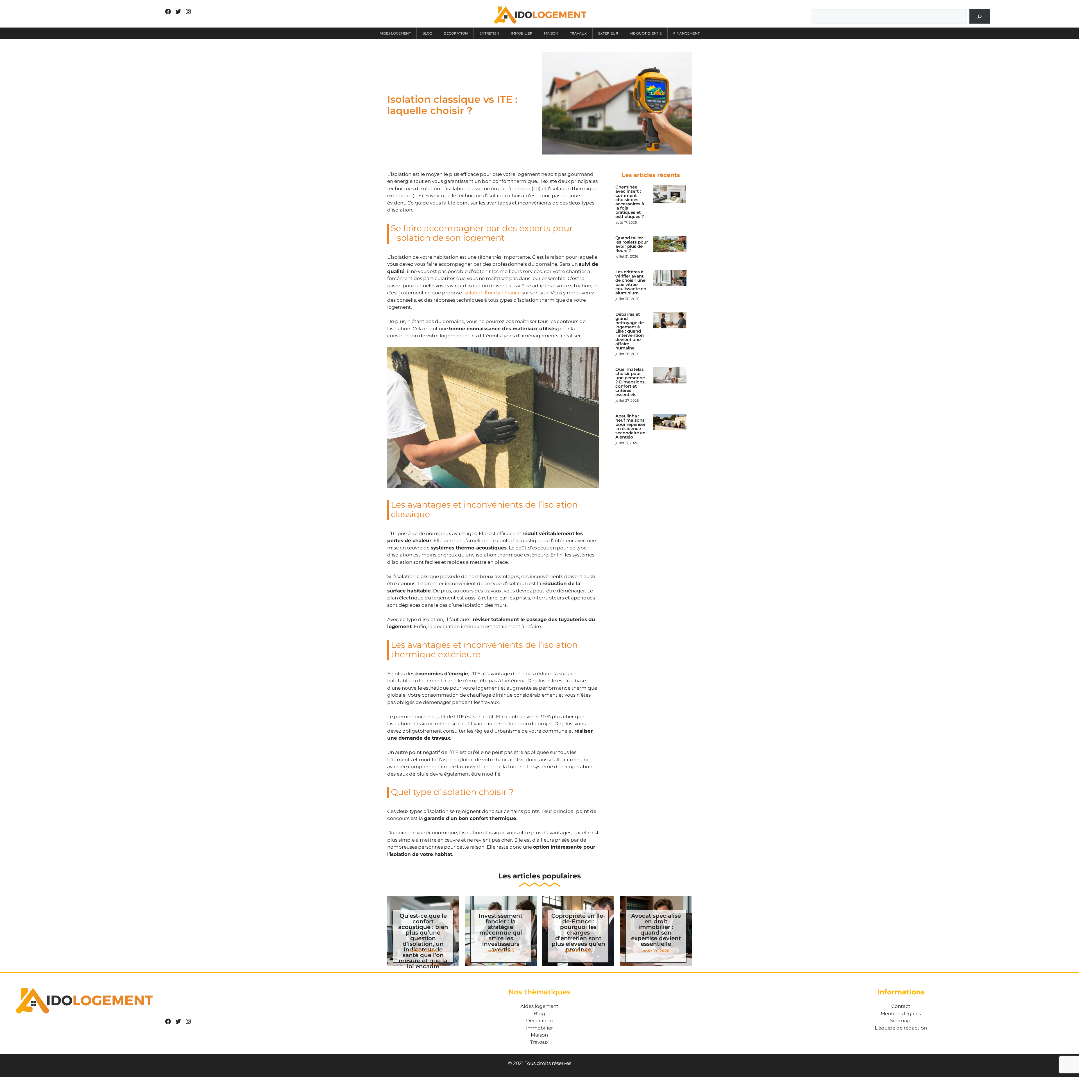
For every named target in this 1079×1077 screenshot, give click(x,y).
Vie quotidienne (646, 33)
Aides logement (395, 33)
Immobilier (521, 33)
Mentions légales (901, 1013)
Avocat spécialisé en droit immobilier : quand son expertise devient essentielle (656, 929)
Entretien (489, 33)
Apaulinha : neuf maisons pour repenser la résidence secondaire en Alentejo (630, 426)
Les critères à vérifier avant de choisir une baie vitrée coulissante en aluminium (630, 282)
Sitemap (900, 1020)
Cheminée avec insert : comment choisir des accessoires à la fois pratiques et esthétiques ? (629, 201)
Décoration (456, 33)
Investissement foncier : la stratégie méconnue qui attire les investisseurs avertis (500, 932)
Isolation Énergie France (492, 293)
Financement (686, 33)
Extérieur (608, 33)
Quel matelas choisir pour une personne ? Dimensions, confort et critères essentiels (630, 382)
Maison (551, 33)
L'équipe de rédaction (901, 1028)
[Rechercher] (979, 16)
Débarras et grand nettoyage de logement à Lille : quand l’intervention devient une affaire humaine (629, 331)
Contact (900, 1006)
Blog (427, 33)
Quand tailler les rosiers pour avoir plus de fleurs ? (631, 244)
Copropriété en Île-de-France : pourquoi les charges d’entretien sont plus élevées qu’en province (578, 932)
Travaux (578, 33)
